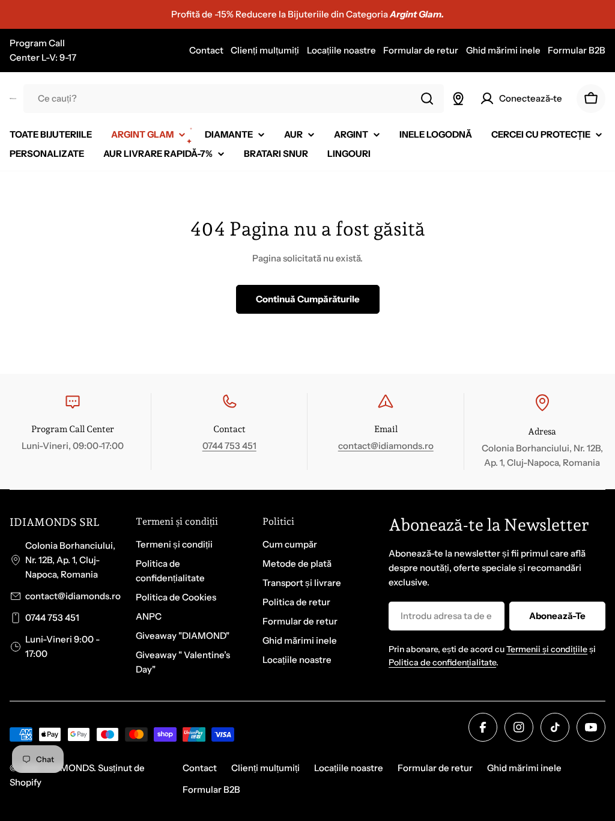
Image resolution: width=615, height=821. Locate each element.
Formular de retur (420, 50)
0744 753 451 (229, 445)
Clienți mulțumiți (265, 50)
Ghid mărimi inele (503, 50)
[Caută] (427, 98)
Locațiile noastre (341, 50)
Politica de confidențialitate (442, 662)
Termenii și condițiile (546, 649)
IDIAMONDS (68, 768)
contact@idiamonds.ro (386, 445)
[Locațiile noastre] (458, 98)
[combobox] (233, 98)
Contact (206, 50)
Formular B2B (576, 50)
